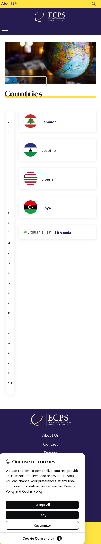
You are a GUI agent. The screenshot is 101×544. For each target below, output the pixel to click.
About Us (9, 3)
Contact (50, 444)
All (10, 383)
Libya (46, 207)
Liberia (47, 179)
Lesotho (48, 150)
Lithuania (63, 232)
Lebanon (49, 122)
